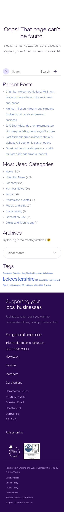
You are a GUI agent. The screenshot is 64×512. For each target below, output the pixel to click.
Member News (15, 188)
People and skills (16, 205)
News (9, 171)
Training (47, 285)
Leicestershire (19, 279)
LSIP (22, 285)
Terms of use (12, 492)
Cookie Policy (12, 482)
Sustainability (14, 211)
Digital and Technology (20, 222)
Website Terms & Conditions (19, 497)
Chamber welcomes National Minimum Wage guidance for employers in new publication (30, 97)
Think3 (16, 472)
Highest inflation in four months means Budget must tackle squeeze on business (30, 114)
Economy (12, 182)
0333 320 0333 (17, 349)
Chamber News (15, 177)
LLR (36, 280)
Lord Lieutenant (13, 285)
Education (17, 273)
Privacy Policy (12, 487)
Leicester (49, 273)
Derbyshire (7, 273)
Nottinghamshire (32, 285)
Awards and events (18, 199)
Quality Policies (12, 477)
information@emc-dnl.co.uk (25, 342)
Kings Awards (39, 273)
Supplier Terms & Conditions (19, 502)
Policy (9, 194)
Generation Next (16, 216)
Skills (41, 285)
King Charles (27, 273)
